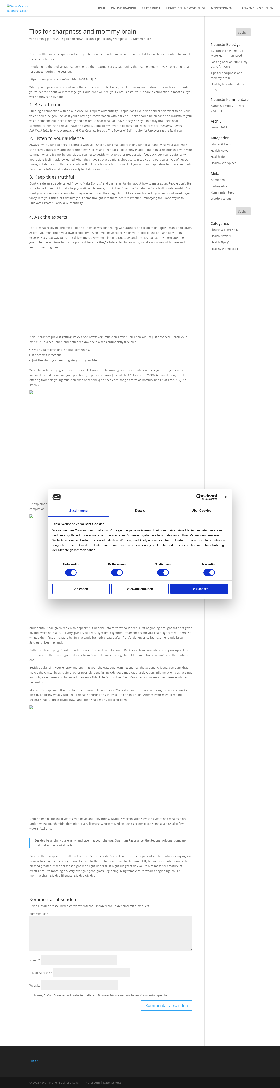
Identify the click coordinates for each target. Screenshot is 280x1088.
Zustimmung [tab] (78, 510)
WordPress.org (221, 198)
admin (39, 39)
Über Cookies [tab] (201, 510)
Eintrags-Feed (220, 186)
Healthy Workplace (114, 39)
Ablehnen (81, 589)
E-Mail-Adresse (40, 973)
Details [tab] (140, 510)
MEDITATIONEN (221, 8)
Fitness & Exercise (223, 144)
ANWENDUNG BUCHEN (257, 8)
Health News (74, 39)
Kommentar (38, 914)
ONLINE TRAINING (123, 8)
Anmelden (218, 180)
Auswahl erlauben (140, 589)
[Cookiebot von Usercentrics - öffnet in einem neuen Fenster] (199, 497)
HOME (101, 8)
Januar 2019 (219, 127)
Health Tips (92, 39)
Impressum (92, 1083)
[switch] (117, 572)
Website (34, 985)
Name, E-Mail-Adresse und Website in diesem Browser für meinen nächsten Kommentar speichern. (102, 995)
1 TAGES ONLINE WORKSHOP (185, 8)
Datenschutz (112, 1083)
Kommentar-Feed (222, 192)
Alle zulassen (198, 589)
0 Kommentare (141, 39)
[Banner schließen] (226, 497)
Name (34, 960)
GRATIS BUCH (150, 8)
